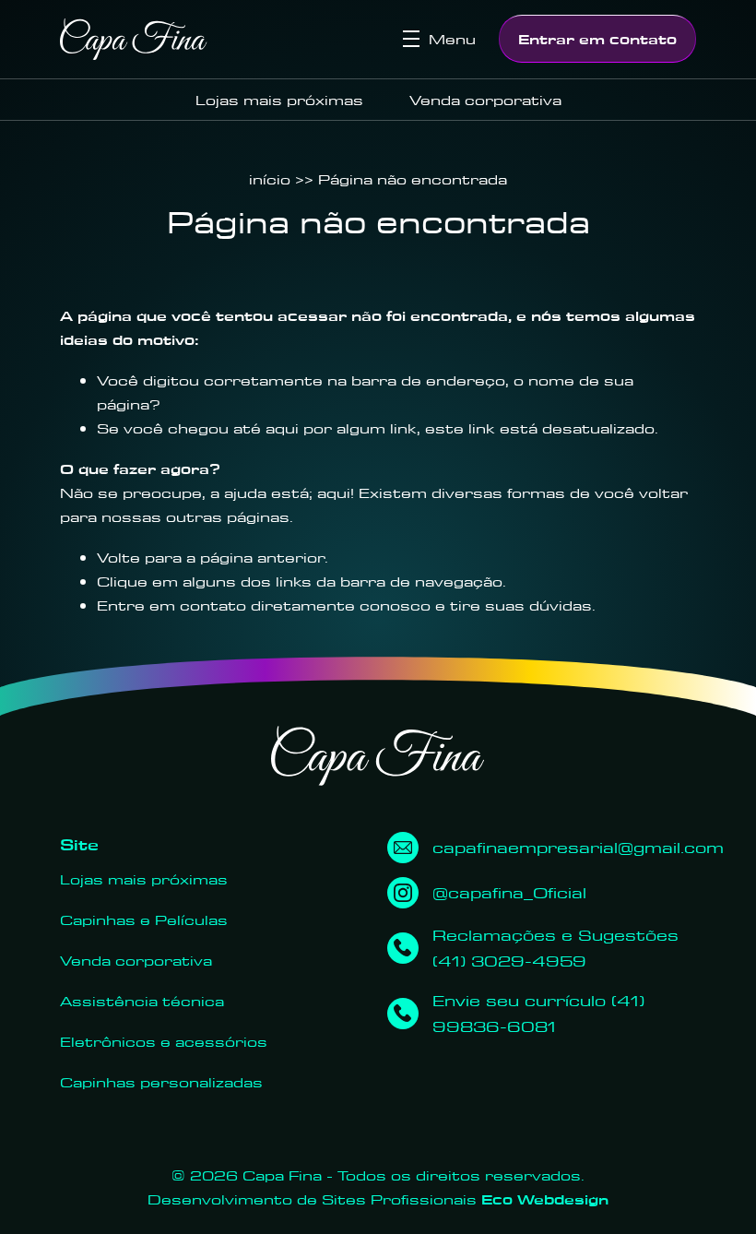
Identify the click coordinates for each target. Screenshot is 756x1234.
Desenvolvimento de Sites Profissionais (378, 1199)
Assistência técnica (142, 1001)
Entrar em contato (597, 39)
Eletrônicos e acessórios (163, 1041)
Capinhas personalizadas (161, 1082)
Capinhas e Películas (144, 919)
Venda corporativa (485, 99)
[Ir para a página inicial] (133, 39)
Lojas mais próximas (279, 99)
